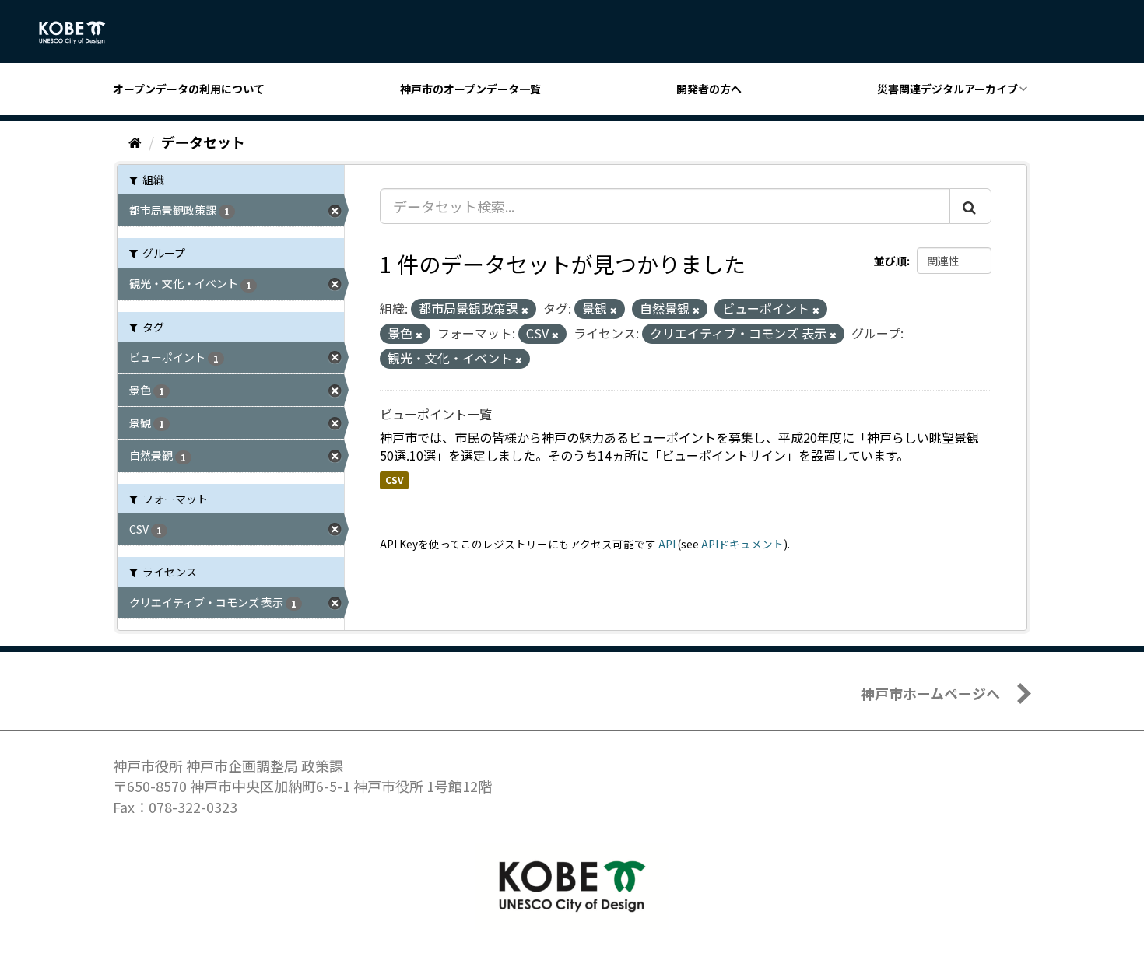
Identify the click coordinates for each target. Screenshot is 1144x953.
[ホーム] (135, 141)
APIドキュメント (742, 544)
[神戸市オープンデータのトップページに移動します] (80, 32)
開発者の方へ (709, 88)
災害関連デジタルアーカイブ (947, 88)
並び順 (890, 260)
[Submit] (970, 206)
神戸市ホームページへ (930, 693)
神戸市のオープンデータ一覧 (470, 88)
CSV (394, 479)
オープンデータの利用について (189, 88)
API (667, 544)
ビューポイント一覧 (436, 414)
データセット (203, 141)
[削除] (524, 309)
